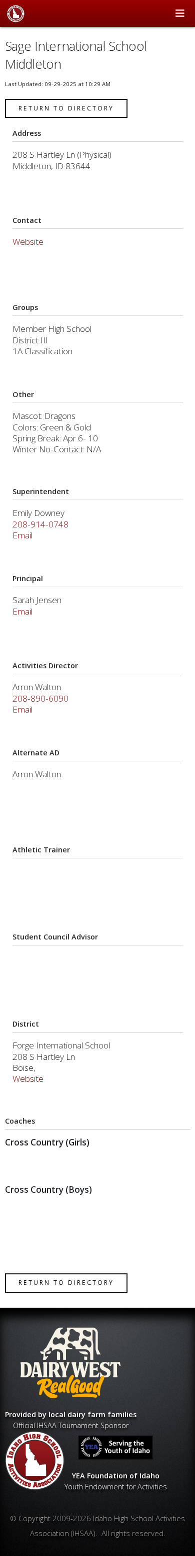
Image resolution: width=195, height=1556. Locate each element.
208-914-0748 (40, 524)
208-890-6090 (40, 698)
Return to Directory (66, 108)
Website (28, 241)
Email (22, 535)
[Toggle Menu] (180, 13)
